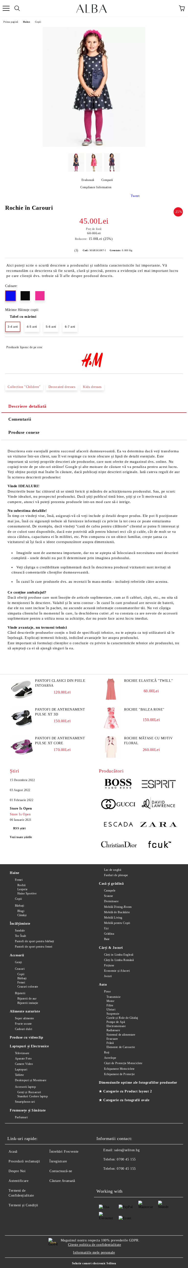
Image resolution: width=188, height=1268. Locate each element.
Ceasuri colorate (27, 986)
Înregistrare (58, 1161)
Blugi (20, 911)
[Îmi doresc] (175, 345)
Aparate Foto (23, 1058)
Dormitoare (111, 901)
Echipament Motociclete (119, 1068)
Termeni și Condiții (23, 1205)
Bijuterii (20, 993)
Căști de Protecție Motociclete (123, 1063)
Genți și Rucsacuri (29, 1092)
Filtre (109, 1005)
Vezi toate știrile (21, 837)
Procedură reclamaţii (24, 1161)
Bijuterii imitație (27, 1003)
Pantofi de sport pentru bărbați (34, 941)
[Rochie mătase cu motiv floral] (111, 757)
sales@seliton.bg (127, 1150)
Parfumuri (21, 1117)
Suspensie (112, 1013)
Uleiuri (110, 1009)
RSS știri (19, 828)
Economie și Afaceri (117, 970)
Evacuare (112, 1038)
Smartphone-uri (25, 1101)
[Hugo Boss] (119, 784)
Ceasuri (19, 969)
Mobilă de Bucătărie (117, 912)
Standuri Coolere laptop (32, 1096)
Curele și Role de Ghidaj (122, 1018)
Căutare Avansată (62, 1181)
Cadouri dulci (23, 1029)
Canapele (110, 890)
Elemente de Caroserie (120, 1047)
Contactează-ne (60, 1171)
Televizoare (22, 1053)
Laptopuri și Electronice (29, 1046)
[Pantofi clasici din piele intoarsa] (22, 699)
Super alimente (24, 1018)
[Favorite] (171, 8)
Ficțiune (109, 965)
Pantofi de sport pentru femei (33, 946)
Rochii (21, 885)
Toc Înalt (20, 936)
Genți (18, 962)
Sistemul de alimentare (120, 1034)
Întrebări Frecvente (64, 1151)
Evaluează (88, 180)
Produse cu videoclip (26, 1037)
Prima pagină (10, 21)
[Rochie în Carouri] (94, 146)
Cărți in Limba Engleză (118, 954)
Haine (26, 21)
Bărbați (19, 905)
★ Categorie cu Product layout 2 (125, 1091)
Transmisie (113, 997)
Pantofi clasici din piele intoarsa (60, 683)
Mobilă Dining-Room (118, 907)
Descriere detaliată (27, 406)
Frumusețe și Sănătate (28, 1110)
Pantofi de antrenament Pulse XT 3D (60, 712)
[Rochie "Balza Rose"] (111, 728)
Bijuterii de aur (27, 998)
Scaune (108, 896)
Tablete (19, 1075)
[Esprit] (158, 784)
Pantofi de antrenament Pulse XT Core (60, 740)
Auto (103, 984)
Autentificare (18, 1181)
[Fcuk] (158, 845)
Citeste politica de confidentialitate (94, 1245)
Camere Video (24, 1064)
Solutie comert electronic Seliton (94, 1263)
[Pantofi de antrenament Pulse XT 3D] (22, 728)
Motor (110, 1001)
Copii (38, 21)
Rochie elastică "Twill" (148, 681)
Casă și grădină (111, 883)
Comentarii (19, 419)
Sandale (20, 930)
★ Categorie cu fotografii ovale (124, 1100)
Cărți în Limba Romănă (119, 960)
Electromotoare (116, 1026)
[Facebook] (103, 1178)
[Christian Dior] (119, 845)
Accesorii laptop (25, 1087)
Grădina (109, 933)
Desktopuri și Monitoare (30, 1080)
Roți (106, 1052)
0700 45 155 (126, 1159)
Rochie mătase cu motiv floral (148, 740)
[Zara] (158, 825)
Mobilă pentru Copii (117, 923)
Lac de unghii (112, 870)
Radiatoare (113, 1030)
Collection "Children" (24, 387)
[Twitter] (114, 1178)
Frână (110, 1043)
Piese (107, 991)
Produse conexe (24, 432)
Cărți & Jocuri (111, 948)
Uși (106, 928)
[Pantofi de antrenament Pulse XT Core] (22, 757)
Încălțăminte (20, 923)
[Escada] (119, 825)
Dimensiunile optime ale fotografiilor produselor (138, 1082)
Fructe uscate (23, 1023)
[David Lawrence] (158, 804)
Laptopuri (21, 1069)
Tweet (135, 196)
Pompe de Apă (115, 1022)
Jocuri (108, 976)
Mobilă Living (113, 917)
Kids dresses (92, 387)
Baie (107, 939)
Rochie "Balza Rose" (144, 709)
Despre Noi (17, 1171)
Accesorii (17, 955)
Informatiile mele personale (94, 1252)
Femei (19, 880)
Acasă (13, 1151)
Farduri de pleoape (116, 875)
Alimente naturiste (25, 1011)
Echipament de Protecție (119, 1074)
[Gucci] (119, 804)
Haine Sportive (26, 893)
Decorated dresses (61, 387)
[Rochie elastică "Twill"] (111, 699)
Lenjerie (22, 889)
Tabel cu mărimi (23, 316)
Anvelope (110, 1058)
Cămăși (22, 915)
